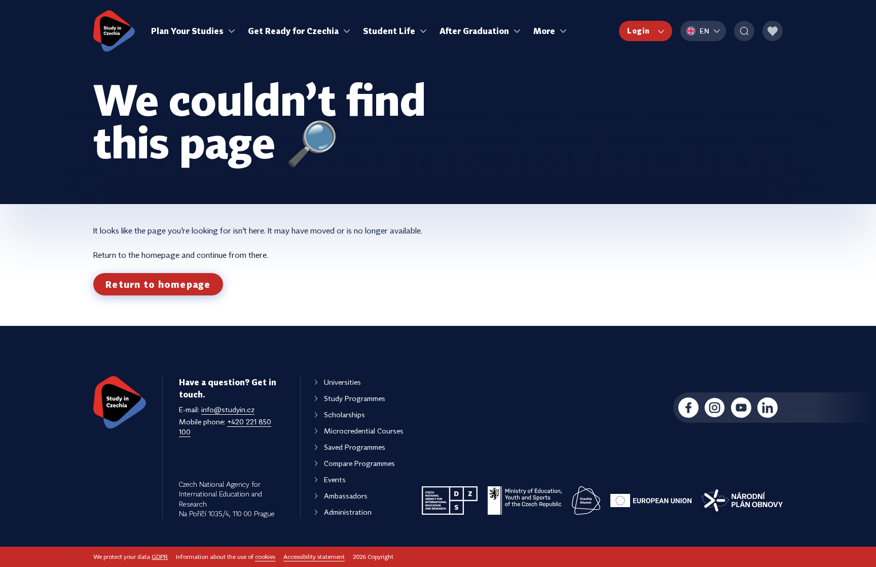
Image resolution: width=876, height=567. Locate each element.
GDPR (160, 556)
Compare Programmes (359, 463)
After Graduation (474, 31)
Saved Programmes (354, 447)
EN (705, 30)
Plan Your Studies (187, 31)
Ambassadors (346, 495)
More (544, 31)
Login (638, 30)
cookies (265, 556)
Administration (348, 512)
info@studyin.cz (227, 409)
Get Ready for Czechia (293, 31)
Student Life (389, 31)
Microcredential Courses (364, 430)
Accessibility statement (314, 556)
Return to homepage (158, 284)
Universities (342, 382)
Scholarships (344, 414)
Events (335, 479)
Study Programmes (354, 398)
